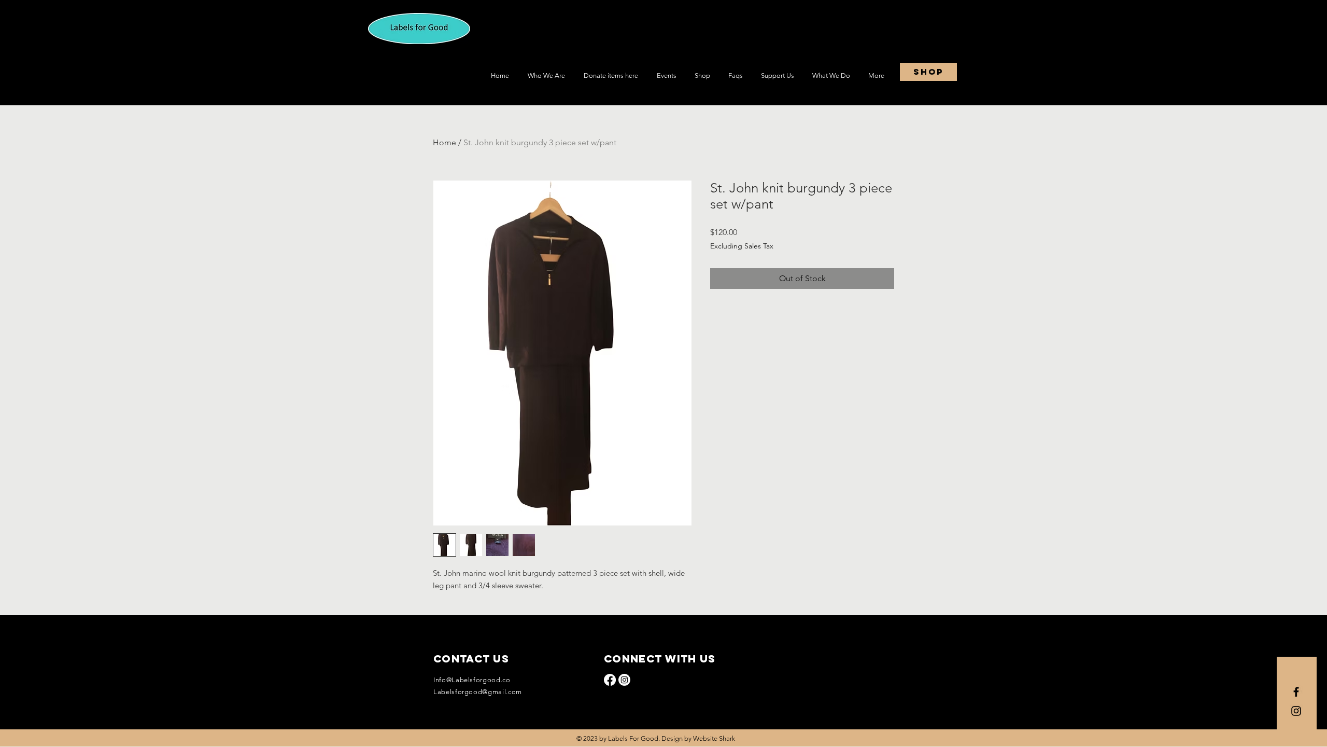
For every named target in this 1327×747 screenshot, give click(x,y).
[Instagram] (624, 680)
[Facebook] (610, 680)
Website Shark (714, 738)
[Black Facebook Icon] (1296, 691)
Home (444, 142)
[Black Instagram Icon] (1296, 710)
